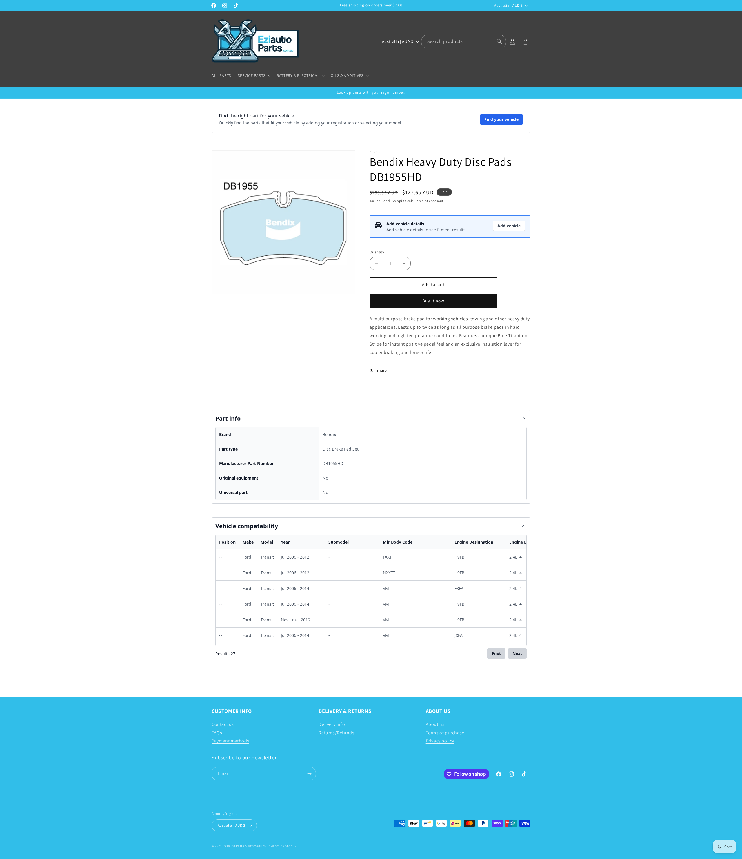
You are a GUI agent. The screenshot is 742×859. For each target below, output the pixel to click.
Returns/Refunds (336, 733)
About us (435, 724)
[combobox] (463, 41)
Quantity (377, 252)
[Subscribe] (309, 773)
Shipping (399, 201)
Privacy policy (440, 741)
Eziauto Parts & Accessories (244, 846)
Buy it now (433, 301)
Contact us (223, 724)
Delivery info (332, 724)
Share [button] (381, 370)
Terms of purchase (445, 733)
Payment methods (230, 741)
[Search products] (499, 41)
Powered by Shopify (282, 846)
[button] (253, 75)
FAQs (217, 733)
